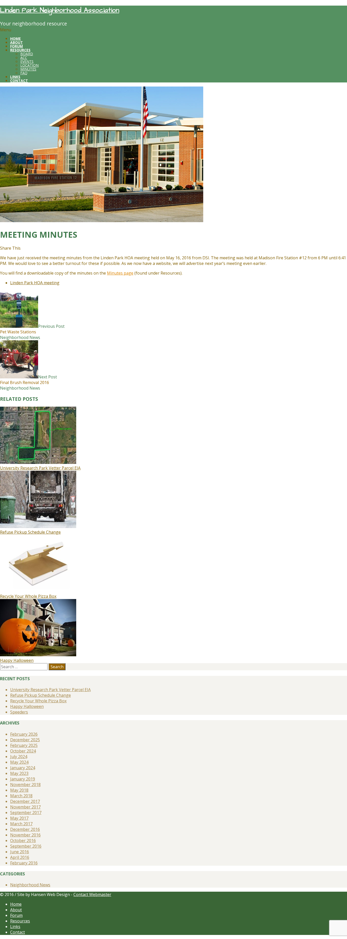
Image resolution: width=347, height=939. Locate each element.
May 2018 (19, 790)
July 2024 (18, 756)
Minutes (28, 69)
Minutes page (120, 273)
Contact (17, 932)
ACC (23, 57)
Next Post (28, 379)
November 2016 (25, 835)
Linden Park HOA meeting (34, 283)
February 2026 (24, 734)
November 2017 (25, 807)
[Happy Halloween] (38, 655)
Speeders (19, 712)
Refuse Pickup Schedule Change (30, 532)
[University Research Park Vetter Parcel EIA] (38, 462)
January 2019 (22, 779)
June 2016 (19, 852)
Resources (20, 921)
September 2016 (25, 846)
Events (27, 61)
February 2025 (24, 745)
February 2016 (24, 863)
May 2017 (19, 818)
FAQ (23, 72)
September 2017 (25, 812)
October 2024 (23, 751)
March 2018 (21, 796)
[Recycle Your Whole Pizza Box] (38, 590)
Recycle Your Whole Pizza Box (28, 596)
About (16, 910)
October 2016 (23, 840)
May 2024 (19, 762)
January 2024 (22, 768)
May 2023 (19, 773)
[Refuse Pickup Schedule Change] (38, 526)
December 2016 (25, 829)
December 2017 (25, 801)
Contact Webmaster (92, 894)
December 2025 (25, 740)
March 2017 (21, 824)
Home (16, 904)
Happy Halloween (17, 660)
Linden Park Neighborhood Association (59, 10)
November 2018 (25, 784)
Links (15, 926)
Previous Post (32, 329)
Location (29, 65)
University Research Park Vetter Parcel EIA (40, 468)
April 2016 (19, 857)
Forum (16, 915)
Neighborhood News (20, 337)
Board (26, 53)
